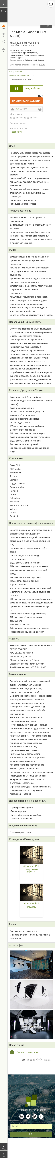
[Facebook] (28, 1116)
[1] (27, 1059)
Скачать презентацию (28, 1052)
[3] (34, 1059)
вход (31, 1134)
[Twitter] (34, 1116)
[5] (40, 1059)
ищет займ (16, 132)
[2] (30, 1059)
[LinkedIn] (21, 1116)
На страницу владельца (27, 99)
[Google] (41, 1116)
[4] (37, 1059)
